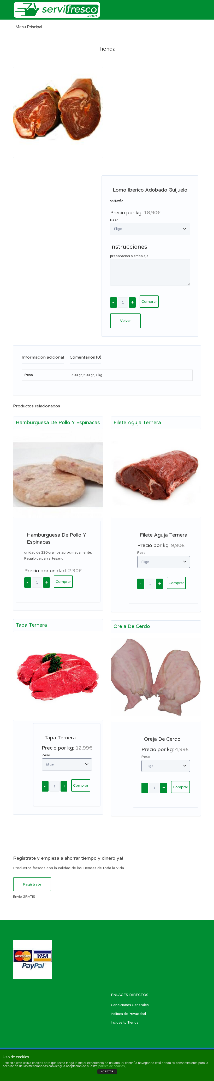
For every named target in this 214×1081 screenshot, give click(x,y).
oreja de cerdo (132, 626)
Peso (114, 220)
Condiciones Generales (130, 1005)
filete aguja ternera (137, 422)
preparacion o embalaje (129, 256)
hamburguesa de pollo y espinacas (58, 422)
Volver (125, 320)
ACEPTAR (107, 1071)
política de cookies (111, 1066)
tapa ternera (31, 625)
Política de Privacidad (128, 1014)
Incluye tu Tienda (125, 1022)
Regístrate (32, 884)
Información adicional (43, 357)
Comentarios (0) (85, 357)
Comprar (149, 301)
